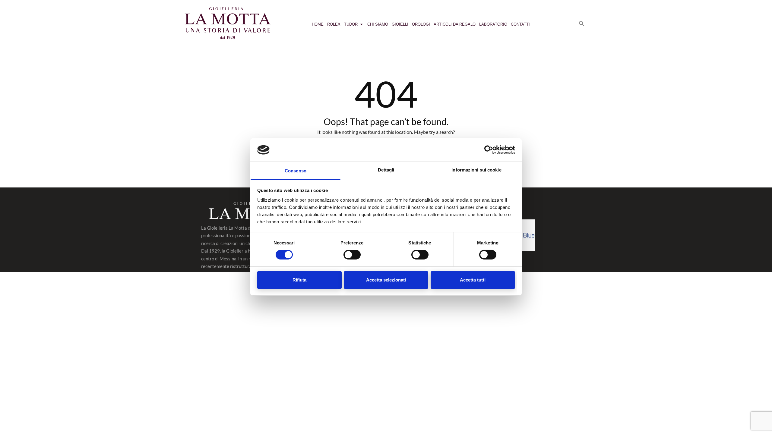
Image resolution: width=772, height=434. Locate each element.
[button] (582, 23)
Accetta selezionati (386, 279)
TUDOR (351, 24)
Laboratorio (493, 24)
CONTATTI (520, 24)
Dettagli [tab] (386, 169)
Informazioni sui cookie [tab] (476, 169)
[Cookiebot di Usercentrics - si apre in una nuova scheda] (488, 149)
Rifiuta (299, 279)
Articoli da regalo (455, 24)
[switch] (352, 254)
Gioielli (400, 24)
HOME (318, 24)
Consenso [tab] (295, 170)
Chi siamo (377, 24)
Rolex (333, 24)
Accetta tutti (473, 279)
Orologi (421, 24)
